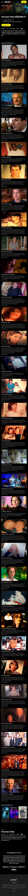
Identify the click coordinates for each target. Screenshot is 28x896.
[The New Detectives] (23, 814)
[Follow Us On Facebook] (14, 882)
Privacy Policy (24, 884)
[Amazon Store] (21, 867)
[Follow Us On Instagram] (16, 882)
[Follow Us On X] (12, 882)
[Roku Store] (14, 869)
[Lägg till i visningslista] (13, 25)
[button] (2, 2)
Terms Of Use (17, 884)
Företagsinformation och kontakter (7, 884)
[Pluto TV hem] (8, 2)
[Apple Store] (6, 867)
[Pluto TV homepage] (14, 879)
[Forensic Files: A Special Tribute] (14, 814)
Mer (2, 35)
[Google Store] (13, 867)
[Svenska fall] (5, 814)
